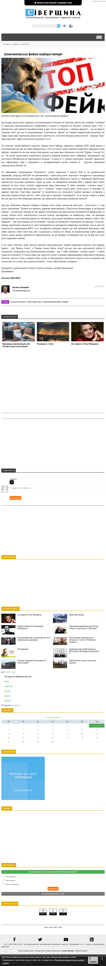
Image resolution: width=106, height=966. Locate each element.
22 (38, 738)
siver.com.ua (67, 951)
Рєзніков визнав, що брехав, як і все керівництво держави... (34, 639)
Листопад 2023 (53, 717)
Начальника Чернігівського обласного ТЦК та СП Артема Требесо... (82, 640)
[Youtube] (66, 940)
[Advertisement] (53, 381)
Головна (6, 44)
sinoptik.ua (15, 705)
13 (9, 734)
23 (53, 738)
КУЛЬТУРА (24, 44)
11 (82, 730)
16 (53, 734)
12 (97, 730)
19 (97, 734)
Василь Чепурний (20, 287)
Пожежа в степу (45, 344)
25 (82, 738)
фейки (65, 302)
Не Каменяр (23, 649)
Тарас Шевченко (34, 302)
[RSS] (92, 940)
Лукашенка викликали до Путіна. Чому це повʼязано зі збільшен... (84, 627)
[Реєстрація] (71, 27)
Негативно (10, 880)
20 (9, 738)
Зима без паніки (76, 615)
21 (23, 738)
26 (97, 738)
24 (67, 738)
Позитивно (10, 877)
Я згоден (93, 960)
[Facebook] (14, 940)
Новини (15, 44)
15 (38, 734)
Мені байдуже (12, 884)
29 (38, 742)
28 (23, 742)
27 (9, 742)
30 (53, 742)
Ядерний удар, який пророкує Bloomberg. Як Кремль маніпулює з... (84, 651)
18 (82, 734)
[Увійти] (64, 27)
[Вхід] (12, 482)
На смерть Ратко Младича (84, 344)
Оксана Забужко (18, 302)
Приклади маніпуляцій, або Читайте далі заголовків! (16, 345)
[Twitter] (40, 940)
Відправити (15, 498)
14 (23, 734)
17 (67, 734)
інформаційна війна (52, 302)
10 (67, 730)
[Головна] (53, 17)
